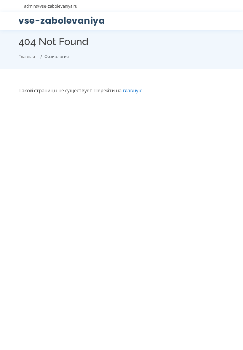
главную (133, 90)
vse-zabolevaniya (61, 20)
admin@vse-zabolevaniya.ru (50, 6)
